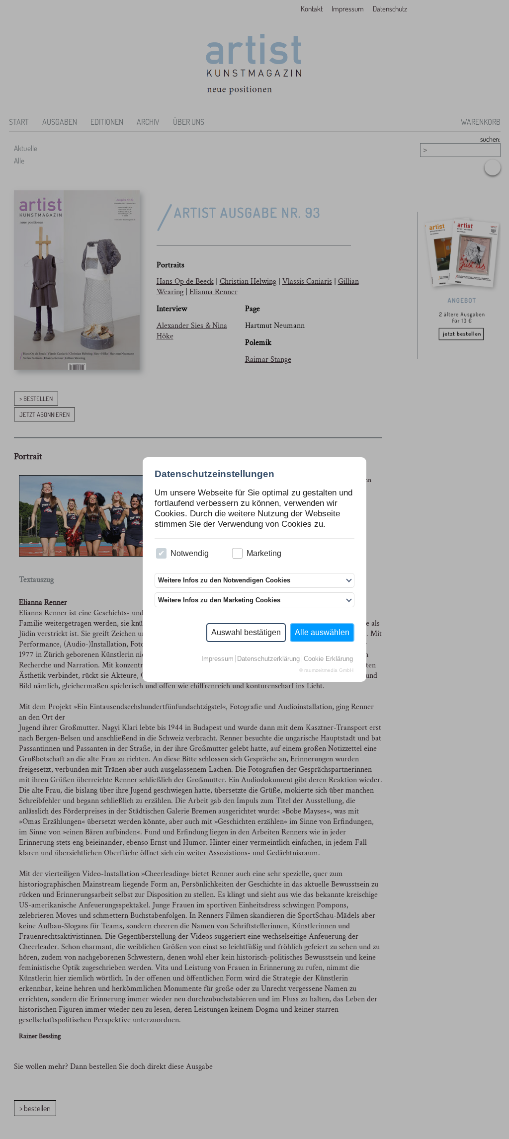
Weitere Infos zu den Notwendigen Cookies (224, 580)
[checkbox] (161, 553)
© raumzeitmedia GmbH (326, 670)
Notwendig (189, 553)
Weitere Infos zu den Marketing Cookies (219, 600)
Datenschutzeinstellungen (214, 474)
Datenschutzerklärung (268, 658)
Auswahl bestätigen (246, 632)
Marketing (264, 553)
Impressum (217, 658)
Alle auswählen (322, 632)
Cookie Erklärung (328, 658)
